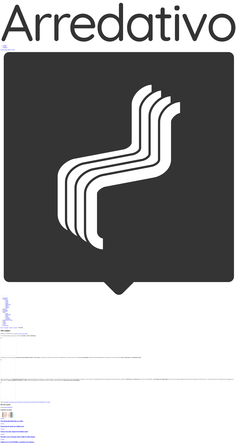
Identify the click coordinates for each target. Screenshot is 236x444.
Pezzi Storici (5, 310)
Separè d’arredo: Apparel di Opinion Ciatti (14, 431)
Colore (6, 313)
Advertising (5, 47)
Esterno (6, 303)
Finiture (6, 315)
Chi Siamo (5, 45)
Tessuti (6, 316)
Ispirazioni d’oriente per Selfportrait (12, 426)
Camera (6, 301)
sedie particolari (26, 402)
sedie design (20, 402)
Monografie (5, 311)
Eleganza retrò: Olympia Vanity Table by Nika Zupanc (17, 436)
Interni (4, 321)
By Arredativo (5, 325)
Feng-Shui (7, 317)
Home (1, 327)
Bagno (6, 300)
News (4, 324)
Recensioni (5, 299)
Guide (4, 312)
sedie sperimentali (33, 402)
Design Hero (5, 297)
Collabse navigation (11, 49)
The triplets (48, 402)
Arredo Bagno (25, 333)
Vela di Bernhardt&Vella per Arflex (11, 421)
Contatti (4, 46)
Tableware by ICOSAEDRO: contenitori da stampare (17, 442)
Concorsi (4, 323)
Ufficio (6, 307)
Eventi (4, 322)
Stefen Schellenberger (41, 402)
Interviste (5, 308)
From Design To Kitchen (8, 320)
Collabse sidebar (3, 49)
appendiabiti (6, 402)
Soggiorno (7, 306)
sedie (10, 402)
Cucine (6, 302)
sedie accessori (14, 402)
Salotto (6, 305)
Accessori (15, 327)
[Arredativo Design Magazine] (118, 42)
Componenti (7, 318)
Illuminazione (8, 304)
